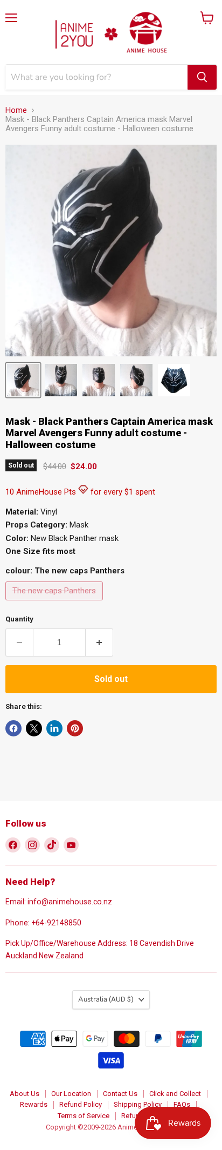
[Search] (202, 77)
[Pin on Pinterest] (75, 728)
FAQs (182, 1104)
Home (16, 110)
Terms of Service (83, 1116)
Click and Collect (175, 1094)
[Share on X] (34, 728)
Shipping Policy (138, 1104)
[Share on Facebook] (13, 728)
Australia (106, 999)
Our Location (71, 1094)
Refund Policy (80, 1104)
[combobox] (96, 77)
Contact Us (120, 1094)
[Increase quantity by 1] (99, 642)
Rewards (33, 1104)
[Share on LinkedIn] (54, 728)
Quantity (19, 619)
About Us (24, 1094)
